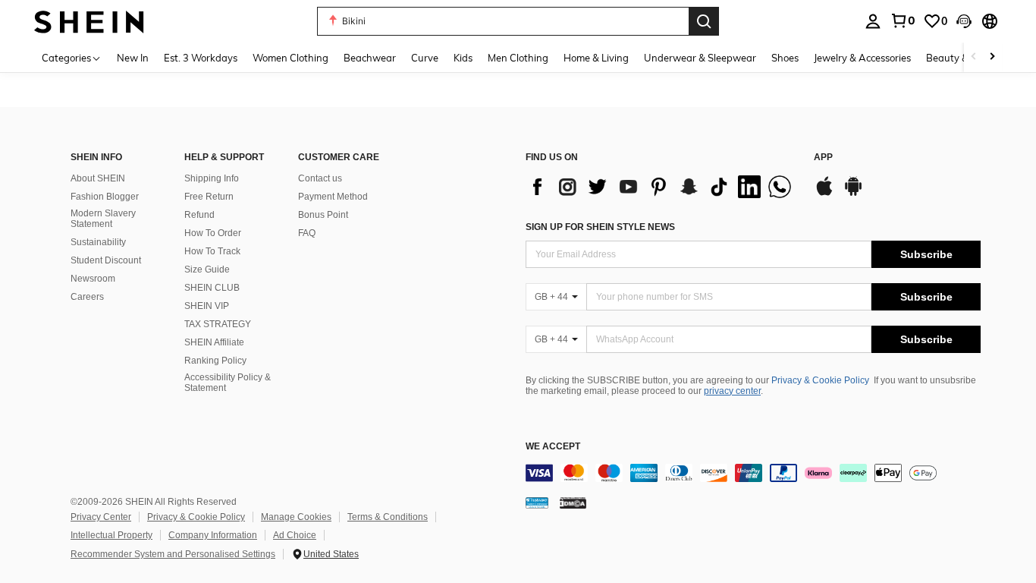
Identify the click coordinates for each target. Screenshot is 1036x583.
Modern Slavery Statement (103, 218)
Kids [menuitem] (463, 58)
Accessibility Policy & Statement (227, 382)
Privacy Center (101, 517)
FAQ (307, 233)
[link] (902, 20)
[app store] (824, 193)
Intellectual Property (111, 535)
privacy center (732, 391)
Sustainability (98, 242)
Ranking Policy (215, 360)
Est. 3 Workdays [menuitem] (200, 58)
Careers (87, 297)
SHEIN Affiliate (214, 342)
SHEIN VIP (206, 306)
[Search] (704, 21)
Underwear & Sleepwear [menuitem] (700, 58)
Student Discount (106, 260)
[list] (662, 186)
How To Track (212, 251)
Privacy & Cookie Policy (820, 380)
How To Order (212, 233)
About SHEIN (98, 178)
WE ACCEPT (553, 447)
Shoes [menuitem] (785, 58)
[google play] (853, 193)
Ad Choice (294, 535)
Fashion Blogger (105, 196)
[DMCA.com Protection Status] (573, 502)
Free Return (209, 196)
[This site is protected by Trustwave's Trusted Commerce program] (537, 502)
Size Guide (207, 269)
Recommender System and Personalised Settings (173, 554)
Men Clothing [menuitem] (518, 58)
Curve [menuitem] (424, 58)
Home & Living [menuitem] (596, 58)
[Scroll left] (974, 57)
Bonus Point (323, 215)
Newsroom (93, 278)
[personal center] (873, 21)
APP (823, 157)
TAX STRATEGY (217, 324)
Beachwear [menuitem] (370, 58)
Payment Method (333, 196)
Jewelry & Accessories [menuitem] (862, 58)
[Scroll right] (992, 57)
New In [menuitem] (133, 58)
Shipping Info (211, 178)
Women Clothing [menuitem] (290, 58)
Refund (199, 215)
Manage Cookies (296, 517)
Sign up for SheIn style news (600, 227)
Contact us (320, 178)
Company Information (212, 535)
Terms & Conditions (387, 517)
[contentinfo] (753, 473)
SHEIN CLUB (212, 287)
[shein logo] (89, 21)
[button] (964, 21)
